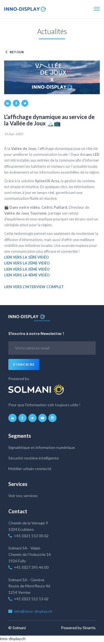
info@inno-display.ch (33, 611)
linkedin (7, 103)
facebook (16, 103)
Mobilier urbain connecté (29, 468)
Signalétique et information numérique (41, 447)
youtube (42, 418)
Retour (17, 52)
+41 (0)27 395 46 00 (31, 567)
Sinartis (89, 627)
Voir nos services (23, 495)
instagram (52, 418)
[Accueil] (25, 9)
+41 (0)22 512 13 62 (31, 598)
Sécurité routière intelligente (33, 458)
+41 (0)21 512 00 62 (31, 535)
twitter (24, 103)
